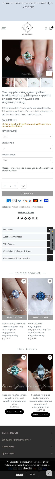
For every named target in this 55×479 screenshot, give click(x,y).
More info (19, 474)
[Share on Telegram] (29, 218)
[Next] (47, 59)
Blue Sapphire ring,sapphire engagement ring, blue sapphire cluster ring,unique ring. (39, 329)
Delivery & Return (26, 212)
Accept (32, 474)
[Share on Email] (33, 218)
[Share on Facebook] (18, 218)
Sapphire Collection (35, 207)
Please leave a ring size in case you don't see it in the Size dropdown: (27, 169)
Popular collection (19, 207)
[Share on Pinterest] (25, 218)
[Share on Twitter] (22, 218)
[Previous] (7, 59)
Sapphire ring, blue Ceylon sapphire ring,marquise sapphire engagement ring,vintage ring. (40, 401)
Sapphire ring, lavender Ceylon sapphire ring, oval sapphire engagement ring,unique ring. (13, 329)
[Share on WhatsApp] (37, 218)
